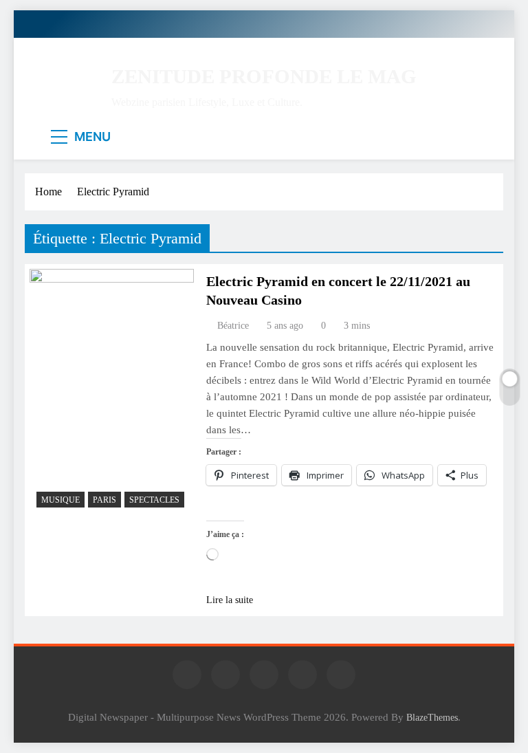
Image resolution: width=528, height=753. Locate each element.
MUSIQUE (60, 500)
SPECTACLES (154, 500)
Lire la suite (229, 600)
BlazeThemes (432, 717)
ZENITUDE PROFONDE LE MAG (264, 76)
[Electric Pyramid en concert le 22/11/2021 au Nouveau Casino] (112, 392)
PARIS (104, 500)
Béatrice (233, 325)
